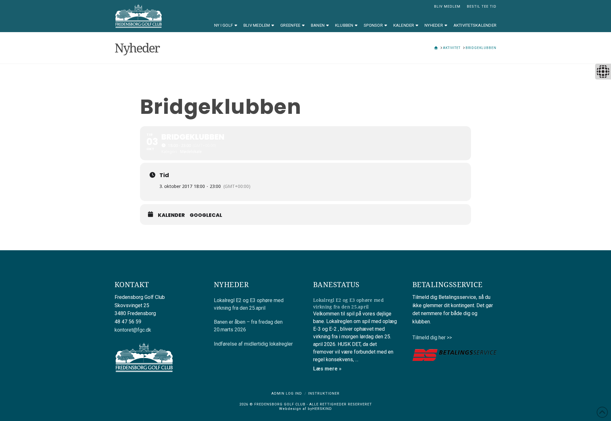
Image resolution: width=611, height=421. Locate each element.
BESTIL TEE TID (481, 6)
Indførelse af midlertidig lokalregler (253, 344)
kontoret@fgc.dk (133, 330)
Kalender (171, 215)
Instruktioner (324, 393)
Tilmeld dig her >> (432, 338)
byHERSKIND (319, 409)
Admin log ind (286, 393)
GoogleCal (206, 215)
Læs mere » (327, 369)
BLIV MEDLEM (447, 6)
